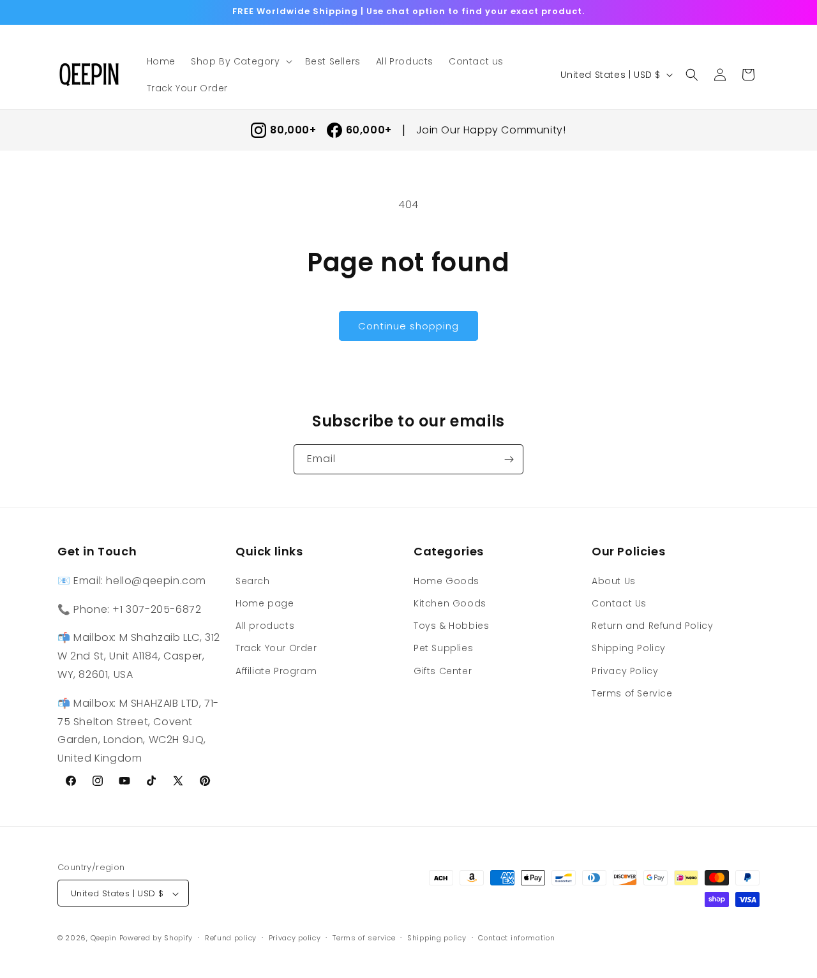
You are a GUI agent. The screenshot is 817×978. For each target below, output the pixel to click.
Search (253, 580)
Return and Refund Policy (652, 625)
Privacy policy (295, 938)
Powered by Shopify (156, 938)
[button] (240, 61)
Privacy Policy (625, 670)
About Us (614, 580)
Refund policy (231, 938)
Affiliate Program (276, 670)
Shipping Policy (629, 648)
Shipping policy (437, 938)
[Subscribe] (509, 459)
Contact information (516, 938)
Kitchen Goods (450, 602)
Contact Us (619, 602)
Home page (265, 602)
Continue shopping (408, 326)
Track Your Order (276, 648)
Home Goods (446, 580)
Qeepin (104, 938)
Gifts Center (443, 670)
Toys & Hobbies (451, 625)
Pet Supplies (443, 648)
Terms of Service (632, 692)
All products (265, 625)
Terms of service (364, 938)
